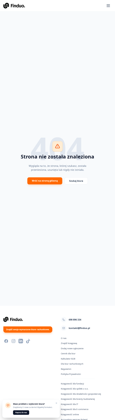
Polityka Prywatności (71, 374)
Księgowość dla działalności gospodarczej (81, 393)
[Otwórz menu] (108, 5)
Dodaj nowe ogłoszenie (72, 348)
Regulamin (66, 369)
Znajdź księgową (69, 343)
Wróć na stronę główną (45, 180)
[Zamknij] (56, 403)
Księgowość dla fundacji (72, 383)
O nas (63, 338)
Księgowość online (70, 414)
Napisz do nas (21, 412)
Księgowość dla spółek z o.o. (74, 388)
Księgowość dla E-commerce (74, 409)
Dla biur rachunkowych (72, 363)
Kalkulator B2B (68, 358)
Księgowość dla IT (69, 404)
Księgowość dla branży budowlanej (78, 398)
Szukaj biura (76, 180)
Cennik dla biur (68, 353)
